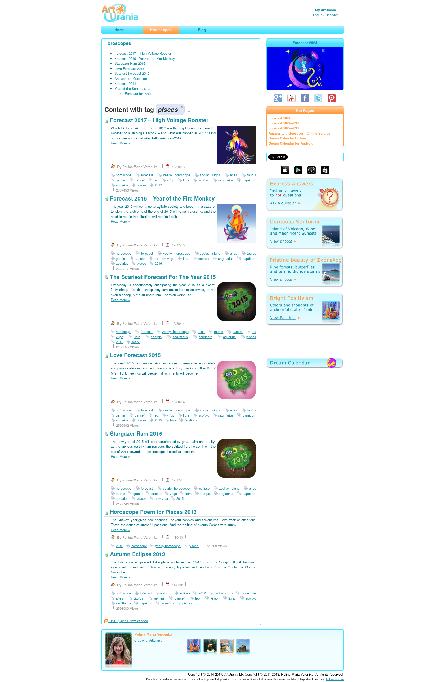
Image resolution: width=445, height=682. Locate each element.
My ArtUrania (325, 9)
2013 (119, 545)
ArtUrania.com (335, 679)
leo (156, 180)
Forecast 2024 (279, 117)
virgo (170, 180)
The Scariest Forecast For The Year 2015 (162, 276)
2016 (158, 263)
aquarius (122, 184)
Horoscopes (117, 43)
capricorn (249, 180)
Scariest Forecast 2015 (132, 73)
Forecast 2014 (125, 83)
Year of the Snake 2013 (132, 88)
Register (332, 14)
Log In (317, 14)
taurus (251, 174)
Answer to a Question (131, 78)
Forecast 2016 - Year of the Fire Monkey (145, 58)
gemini (121, 180)
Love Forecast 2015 (129, 68)
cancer (140, 180)
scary (135, 341)
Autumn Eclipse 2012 (136, 554)
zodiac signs (210, 174)
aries (233, 174)
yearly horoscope (176, 174)
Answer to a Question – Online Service (299, 133)
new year (161, 498)
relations (191, 420)
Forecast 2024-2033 (284, 123)
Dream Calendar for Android (291, 143)
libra (186, 180)
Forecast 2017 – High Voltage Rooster (143, 53)
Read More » (120, 142)
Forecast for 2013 (138, 93)
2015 (119, 341)
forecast (147, 174)
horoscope (123, 174)
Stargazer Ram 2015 (130, 63)
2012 (202, 592)
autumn (165, 592)
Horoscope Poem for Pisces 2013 (152, 511)
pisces (142, 184)
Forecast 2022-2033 (284, 128)
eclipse (204, 488)
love (173, 420)
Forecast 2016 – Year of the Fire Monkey (161, 198)
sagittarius (226, 180)
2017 (158, 184)
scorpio (203, 180)
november (249, 592)
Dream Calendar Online (287, 138)
